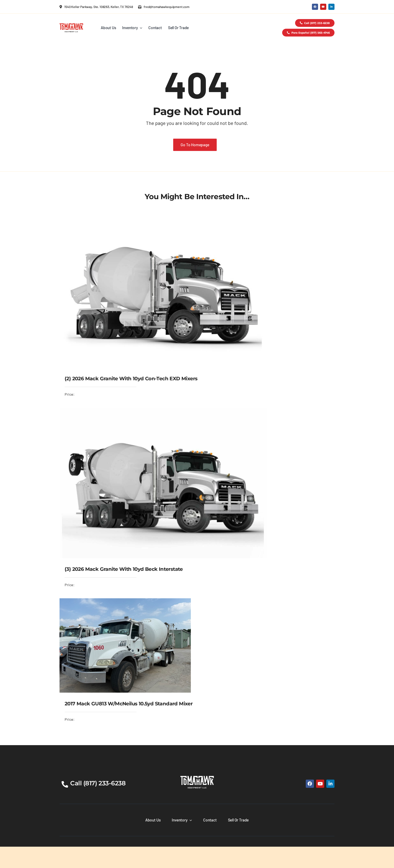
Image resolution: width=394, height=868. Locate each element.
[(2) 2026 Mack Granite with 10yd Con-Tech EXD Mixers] (164, 217)
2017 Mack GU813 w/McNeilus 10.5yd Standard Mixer (128, 704)
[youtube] (323, 7)
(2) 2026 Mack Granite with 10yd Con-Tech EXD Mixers (131, 378)
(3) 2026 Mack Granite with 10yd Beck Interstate (124, 569)
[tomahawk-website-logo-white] (197, 777)
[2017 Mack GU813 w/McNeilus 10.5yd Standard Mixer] (125, 601)
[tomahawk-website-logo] (71, 25)
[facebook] (315, 7)
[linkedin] (331, 7)
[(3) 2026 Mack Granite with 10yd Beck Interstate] (163, 411)
